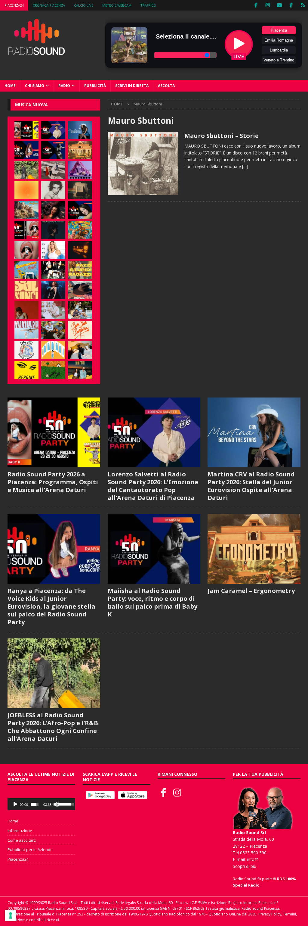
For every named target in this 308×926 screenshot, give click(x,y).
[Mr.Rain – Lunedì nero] (53, 310)
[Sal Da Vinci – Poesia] (26, 290)
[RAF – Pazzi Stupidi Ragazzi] (80, 270)
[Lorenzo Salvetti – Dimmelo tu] (53, 230)
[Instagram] (267, 5)
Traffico (148, 5)
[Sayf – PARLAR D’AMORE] (53, 210)
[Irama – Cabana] (26, 310)
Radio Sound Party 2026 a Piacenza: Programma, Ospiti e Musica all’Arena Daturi (53, 482)
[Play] (15, 804)
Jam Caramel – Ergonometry (251, 591)
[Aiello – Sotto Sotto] (80, 350)
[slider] (34, 804)
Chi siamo (34, 85)
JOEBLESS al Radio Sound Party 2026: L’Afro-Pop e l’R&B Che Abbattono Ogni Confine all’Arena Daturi (53, 727)
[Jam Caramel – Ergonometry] (80, 150)
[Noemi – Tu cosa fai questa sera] (53, 290)
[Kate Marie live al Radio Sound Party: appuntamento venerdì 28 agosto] (80, 210)
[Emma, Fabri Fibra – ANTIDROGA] (53, 170)
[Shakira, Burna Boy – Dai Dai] (26, 350)
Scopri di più (244, 866)
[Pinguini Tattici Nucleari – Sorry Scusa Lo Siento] (53, 350)
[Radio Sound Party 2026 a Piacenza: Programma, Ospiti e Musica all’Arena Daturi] (26, 130)
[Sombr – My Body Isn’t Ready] (53, 190)
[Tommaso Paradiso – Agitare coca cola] (26, 190)
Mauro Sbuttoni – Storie (221, 136)
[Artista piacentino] (143, 163)
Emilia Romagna (278, 40)
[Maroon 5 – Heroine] (26, 370)
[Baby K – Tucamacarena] (26, 270)
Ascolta (166, 85)
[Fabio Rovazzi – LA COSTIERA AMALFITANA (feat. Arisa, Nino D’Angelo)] (26, 210)
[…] (245, 166)
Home (10, 85)
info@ (252, 859)
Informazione (20, 830)
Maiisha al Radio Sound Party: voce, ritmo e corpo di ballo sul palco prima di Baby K (152, 602)
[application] (41, 804)
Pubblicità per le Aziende (30, 849)
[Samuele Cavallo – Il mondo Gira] (80, 230)
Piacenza (279, 30)
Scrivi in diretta (132, 85)
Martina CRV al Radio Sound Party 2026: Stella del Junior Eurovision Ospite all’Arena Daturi (251, 486)
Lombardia (279, 50)
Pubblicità (95, 85)
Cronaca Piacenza (49, 5)
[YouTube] (279, 5)
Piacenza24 (14, 5)
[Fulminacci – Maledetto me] (53, 370)
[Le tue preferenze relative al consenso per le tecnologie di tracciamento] (10, 915)
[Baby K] (53, 250)
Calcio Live (83, 5)
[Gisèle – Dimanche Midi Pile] (80, 190)
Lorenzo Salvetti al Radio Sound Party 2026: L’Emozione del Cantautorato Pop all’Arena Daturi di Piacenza (153, 486)
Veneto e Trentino (278, 60)
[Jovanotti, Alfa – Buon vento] (53, 330)
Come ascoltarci (22, 840)
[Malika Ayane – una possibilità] (53, 270)
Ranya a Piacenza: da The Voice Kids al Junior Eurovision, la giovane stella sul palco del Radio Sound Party (51, 606)
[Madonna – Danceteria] (80, 170)
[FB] (256, 5)
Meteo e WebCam (116, 5)
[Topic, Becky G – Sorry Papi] (80, 370)
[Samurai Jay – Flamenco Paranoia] (26, 330)
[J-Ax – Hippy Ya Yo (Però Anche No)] (80, 290)
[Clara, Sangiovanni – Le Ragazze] (80, 310)
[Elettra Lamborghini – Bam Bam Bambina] (80, 330)
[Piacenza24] (302, 5)
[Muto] (56, 804)
